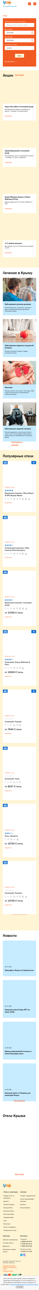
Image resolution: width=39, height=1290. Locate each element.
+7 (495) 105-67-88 (26, 1246)
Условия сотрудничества (27, 1196)
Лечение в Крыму (9, 1204)
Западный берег (9, 1217)
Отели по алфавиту (10, 1227)
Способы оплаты (8, 1243)
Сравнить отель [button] (9, 487)
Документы (6, 1246)
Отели (5, 16)
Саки (5, 1220)
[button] (34, 3)
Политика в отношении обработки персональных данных (10, 1267)
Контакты (23, 1204)
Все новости (19, 1101)
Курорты (6, 1201)
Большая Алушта (9, 1211)
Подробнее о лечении (17, 443)
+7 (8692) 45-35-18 (26, 1241)
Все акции (19, 75)
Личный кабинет (25, 1207)
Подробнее (8, 502)
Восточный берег (9, 1214)
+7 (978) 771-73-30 (26, 1251)
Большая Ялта (8, 1207)
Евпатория (7, 1224)
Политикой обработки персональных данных (24, 1284)
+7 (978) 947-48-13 (26, 1244)
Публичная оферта (8, 1271)
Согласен (19, 1287)
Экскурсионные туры (10, 1230)
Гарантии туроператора (10, 1239)
